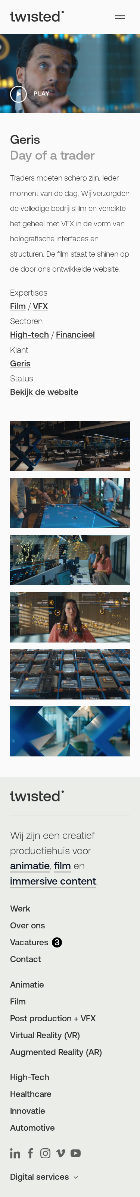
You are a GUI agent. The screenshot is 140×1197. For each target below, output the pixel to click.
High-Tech (29, 1078)
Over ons (27, 926)
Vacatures (35, 943)
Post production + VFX (53, 1019)
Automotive (32, 1128)
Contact (25, 960)
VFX (40, 307)
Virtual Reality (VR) (45, 1036)
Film (18, 307)
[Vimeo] (61, 1153)
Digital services (39, 1177)
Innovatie (27, 1111)
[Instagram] (45, 1153)
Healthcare (31, 1095)
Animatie (27, 985)
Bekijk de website (44, 393)
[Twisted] (37, 796)
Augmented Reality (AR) (56, 1053)
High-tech (29, 335)
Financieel (75, 335)
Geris (20, 364)
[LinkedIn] (15, 1153)
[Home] (37, 17)
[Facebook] (30, 1153)
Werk (20, 909)
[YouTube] (76, 1153)
